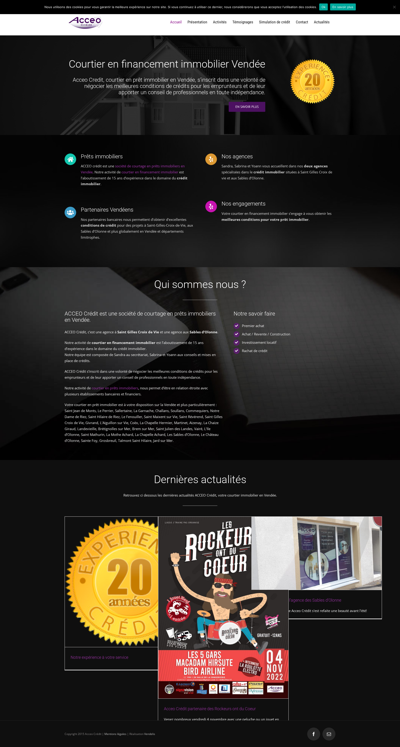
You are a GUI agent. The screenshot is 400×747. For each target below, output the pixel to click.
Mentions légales (115, 734)
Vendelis (149, 734)
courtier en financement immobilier (150, 172)
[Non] (394, 7)
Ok (324, 7)
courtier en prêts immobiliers (115, 388)
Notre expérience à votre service (99, 657)
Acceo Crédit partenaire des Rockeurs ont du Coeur (210, 708)
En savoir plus (342, 7)
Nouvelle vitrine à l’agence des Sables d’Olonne (299, 600)
